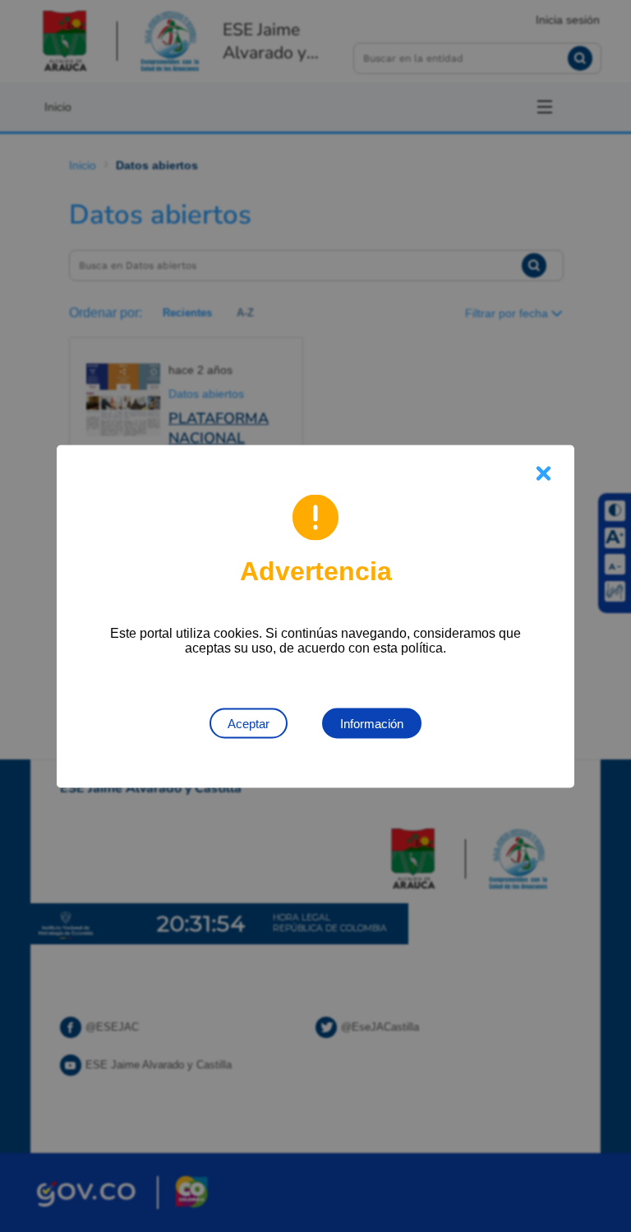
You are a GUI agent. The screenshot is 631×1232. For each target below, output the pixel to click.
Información (371, 723)
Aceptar (248, 723)
